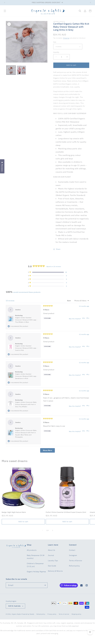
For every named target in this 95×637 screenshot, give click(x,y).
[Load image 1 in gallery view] (11, 70)
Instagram (73, 555)
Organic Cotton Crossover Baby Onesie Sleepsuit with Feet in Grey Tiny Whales (25, 404)
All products (31, 550)
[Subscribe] (44, 585)
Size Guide (52, 566)
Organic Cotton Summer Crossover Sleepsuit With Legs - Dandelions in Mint (26, 376)
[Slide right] (52, 530)
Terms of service (64, 614)
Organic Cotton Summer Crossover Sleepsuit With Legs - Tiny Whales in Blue (26, 320)
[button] (4, 10)
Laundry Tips (53, 561)
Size (54, 42)
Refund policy (74, 566)
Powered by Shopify (28, 614)
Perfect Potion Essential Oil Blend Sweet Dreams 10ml (66, 512)
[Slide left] (42, 530)
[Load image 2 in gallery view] (21, 70)
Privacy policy (52, 614)
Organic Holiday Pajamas (36, 572)
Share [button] (58, 249)
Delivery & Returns (55, 571)
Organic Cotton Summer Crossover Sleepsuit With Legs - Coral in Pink (26, 348)
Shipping (66, 38)
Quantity (56, 52)
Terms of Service (75, 561)
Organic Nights (16, 614)
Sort (69, 301)
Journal (51, 555)
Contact (72, 550)
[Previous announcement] (4, 2)
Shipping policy (76, 614)
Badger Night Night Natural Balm (14, 512)
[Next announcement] (90, 2)
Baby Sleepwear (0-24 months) (35, 556)
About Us (51, 550)
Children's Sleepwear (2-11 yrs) (35, 564)
